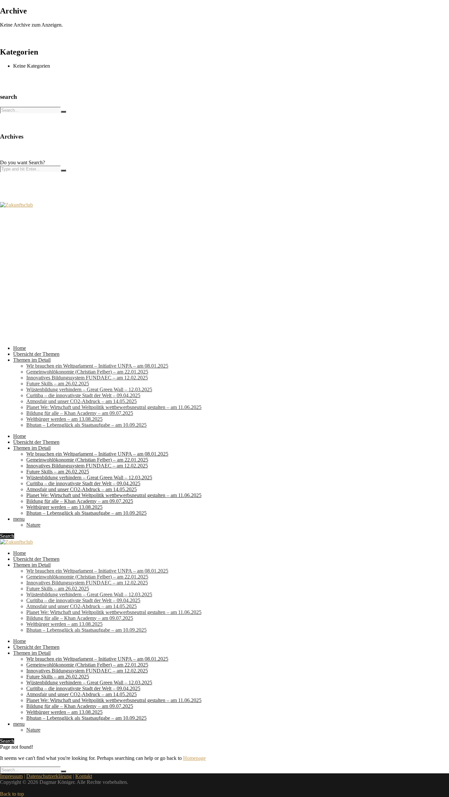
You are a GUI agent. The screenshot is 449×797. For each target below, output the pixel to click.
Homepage (194, 758)
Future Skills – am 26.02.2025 (57, 383)
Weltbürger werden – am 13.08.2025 (64, 419)
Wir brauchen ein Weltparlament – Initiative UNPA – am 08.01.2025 (97, 366)
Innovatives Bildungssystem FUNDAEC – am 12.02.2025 (87, 377)
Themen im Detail (32, 360)
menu (19, 519)
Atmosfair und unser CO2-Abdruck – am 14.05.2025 (81, 401)
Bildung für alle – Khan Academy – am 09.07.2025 (79, 413)
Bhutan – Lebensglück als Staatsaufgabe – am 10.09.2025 (86, 425)
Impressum (11, 776)
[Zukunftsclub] (16, 205)
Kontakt (83, 776)
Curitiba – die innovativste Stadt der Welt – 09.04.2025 (83, 395)
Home (19, 348)
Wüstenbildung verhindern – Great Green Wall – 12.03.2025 (89, 389)
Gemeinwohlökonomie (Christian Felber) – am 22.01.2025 (87, 372)
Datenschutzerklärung (49, 776)
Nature (33, 525)
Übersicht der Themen (36, 354)
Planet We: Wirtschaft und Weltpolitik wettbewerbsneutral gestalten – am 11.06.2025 (113, 407)
